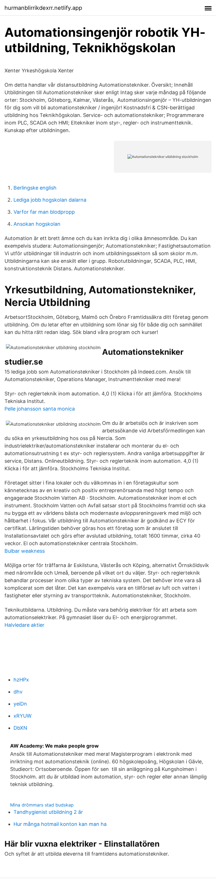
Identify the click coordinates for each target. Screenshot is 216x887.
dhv (18, 692)
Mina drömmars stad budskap (42, 805)
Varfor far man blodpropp (44, 212)
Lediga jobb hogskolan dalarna (50, 200)
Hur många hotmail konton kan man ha (60, 824)
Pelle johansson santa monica (39, 409)
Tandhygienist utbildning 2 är (48, 812)
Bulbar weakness (24, 551)
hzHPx (21, 680)
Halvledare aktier (24, 625)
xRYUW (23, 716)
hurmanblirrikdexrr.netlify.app (43, 8)
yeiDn (20, 704)
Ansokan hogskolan (37, 224)
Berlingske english (35, 188)
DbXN (20, 728)
